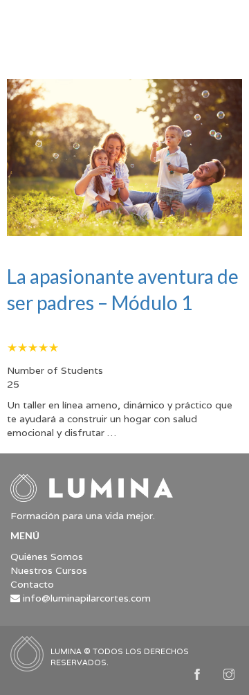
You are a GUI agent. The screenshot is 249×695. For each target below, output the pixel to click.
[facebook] (197, 675)
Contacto (32, 584)
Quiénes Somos (46, 556)
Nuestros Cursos (48, 570)
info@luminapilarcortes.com (87, 598)
